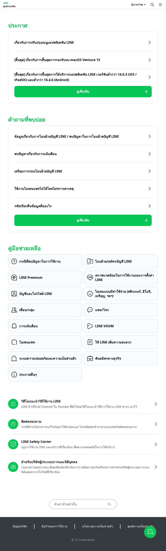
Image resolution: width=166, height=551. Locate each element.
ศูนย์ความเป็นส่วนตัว (141, 526)
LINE (5, 2)
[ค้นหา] (152, 5)
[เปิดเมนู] (160, 5)
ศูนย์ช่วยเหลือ (9, 6)
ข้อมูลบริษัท (20, 526)
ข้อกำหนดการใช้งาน (54, 526)
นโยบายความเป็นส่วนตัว (97, 526)
